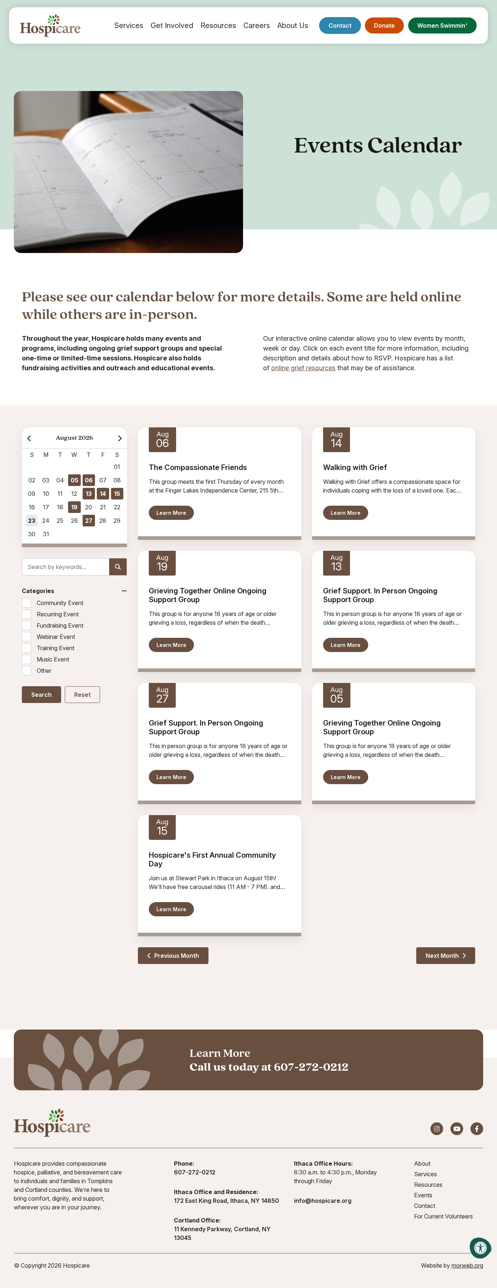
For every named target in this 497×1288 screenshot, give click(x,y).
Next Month (443, 955)
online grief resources (303, 368)
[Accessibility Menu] (481, 1248)
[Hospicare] (50, 25)
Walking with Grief (355, 467)
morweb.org (467, 1265)
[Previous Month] (29, 438)
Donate (384, 25)
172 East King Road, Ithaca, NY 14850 (226, 1200)
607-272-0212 (311, 1067)
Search (41, 694)
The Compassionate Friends (198, 467)
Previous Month (176, 955)
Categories (38, 590)
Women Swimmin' (442, 25)
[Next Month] (120, 438)
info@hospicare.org (322, 1200)
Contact (340, 25)
